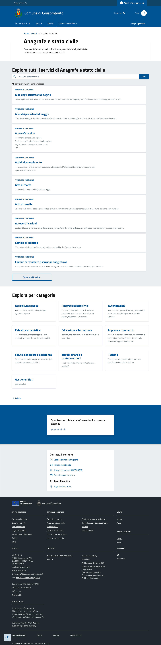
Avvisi (119, 522)
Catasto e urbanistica (55, 530)
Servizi (50, 23)
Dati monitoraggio (19, 635)
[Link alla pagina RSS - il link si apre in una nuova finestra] (124, 13)
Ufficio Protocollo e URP (21, 587)
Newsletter (121, 558)
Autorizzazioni (52, 526)
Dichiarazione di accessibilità (93, 563)
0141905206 (25, 567)
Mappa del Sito (75, 635)
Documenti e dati (18, 522)
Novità (39, 23)
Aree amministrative (20, 519)
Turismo (85, 526)
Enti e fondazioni (18, 526)
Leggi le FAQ (87, 569)
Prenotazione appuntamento (93, 575)
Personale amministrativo (22, 534)
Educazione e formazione (56, 534)
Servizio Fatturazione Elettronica (59, 555)
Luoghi (119, 538)
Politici (14, 538)
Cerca (144, 76)
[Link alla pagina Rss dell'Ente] (118, 555)
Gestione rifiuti (87, 530)
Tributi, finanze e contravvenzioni (94, 522)
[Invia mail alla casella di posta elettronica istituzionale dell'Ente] (30, 574)
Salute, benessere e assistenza (94, 519)
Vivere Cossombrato (68, 23)
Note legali (86, 559)
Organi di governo (19, 530)
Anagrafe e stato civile (24, 89)
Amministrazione (22, 23)
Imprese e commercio (55, 538)
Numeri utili (16, 594)
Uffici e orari (16, 591)
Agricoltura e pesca (54, 519)
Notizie (119, 519)
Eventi (119, 542)
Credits (56, 635)
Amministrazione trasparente (93, 566)
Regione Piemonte (20, 3)
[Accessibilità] (7, 637)
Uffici (14, 541)
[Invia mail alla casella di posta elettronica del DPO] (26, 608)
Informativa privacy (89, 555)
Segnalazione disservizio (91, 572)
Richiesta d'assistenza (90, 578)
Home (26, 33)
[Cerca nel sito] (143, 13)
